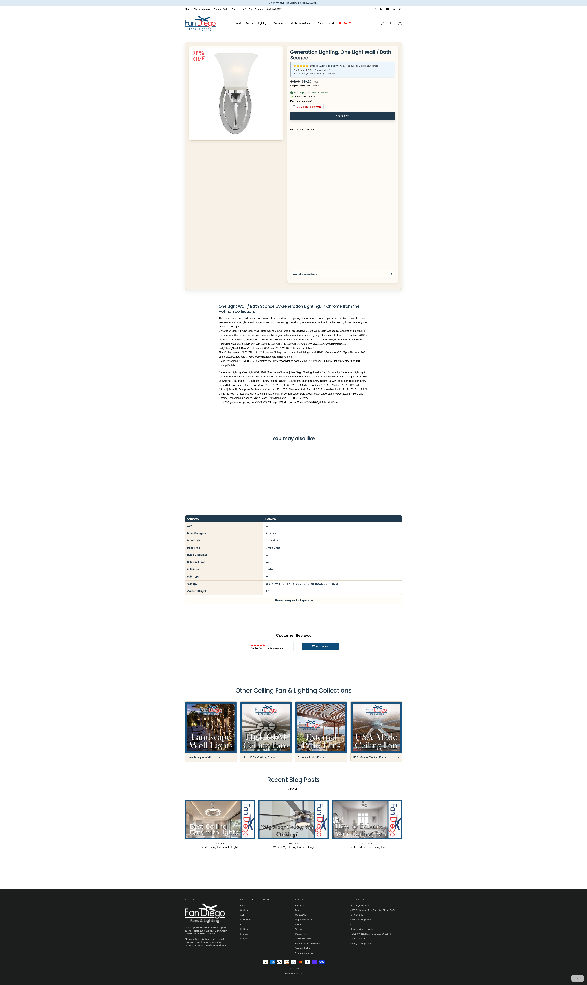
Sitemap (299, 929)
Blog (297, 910)
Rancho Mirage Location (362, 929)
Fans (248, 23)
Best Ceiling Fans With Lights (220, 847)
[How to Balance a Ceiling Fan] (367, 819)
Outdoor (244, 910)
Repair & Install (326, 23)
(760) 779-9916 (357, 938)
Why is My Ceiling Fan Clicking (293, 847)
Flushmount (246, 919)
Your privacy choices (305, 953)
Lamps (243, 938)
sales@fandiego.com (360, 919)
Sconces (244, 934)
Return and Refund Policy (307, 943)
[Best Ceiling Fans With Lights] (220, 819)
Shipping (294, 86)
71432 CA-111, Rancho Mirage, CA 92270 (370, 934)
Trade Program (256, 9)
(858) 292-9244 (357, 915)
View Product (211, 484)
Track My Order (221, 9)
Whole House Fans (301, 23)
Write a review (320, 646)
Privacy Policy (301, 934)
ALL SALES (345, 23)
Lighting (262, 23)
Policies (299, 924)
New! (238, 23)
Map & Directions (303, 919)
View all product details (305, 274)
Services (279, 23)
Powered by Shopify (293, 973)
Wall (242, 915)
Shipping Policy (302, 948)
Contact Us (300, 915)
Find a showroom (202, 9)
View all (293, 789)
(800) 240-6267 (274, 9)
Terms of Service (303, 938)
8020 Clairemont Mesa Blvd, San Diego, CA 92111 (374, 910)
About (188, 9)
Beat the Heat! (239, 9)
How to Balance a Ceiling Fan (366, 847)
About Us (299, 905)
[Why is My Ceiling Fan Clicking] (293, 819)
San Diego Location (359, 905)
